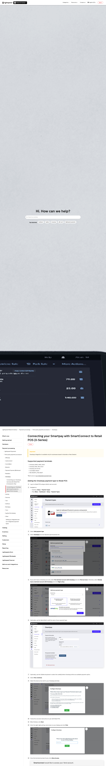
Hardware (5, 444)
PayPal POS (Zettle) (10, 513)
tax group (53, 222)
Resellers (7, 473)
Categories (65, 2)
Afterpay (7, 457)
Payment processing (24, 429)
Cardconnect (8, 460)
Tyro (6, 500)
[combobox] (53, 217)
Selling (4, 536)
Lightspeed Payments (10, 451)
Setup (4, 544)
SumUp (7, 494)
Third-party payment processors (41, 429)
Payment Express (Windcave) (12, 470)
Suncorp (7, 497)
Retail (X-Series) (20, 2)
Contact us (82, 2)
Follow (30, 444)
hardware (41, 222)
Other (6, 516)
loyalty (47, 222)
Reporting (5, 548)
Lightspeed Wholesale (9, 556)
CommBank (8, 464)
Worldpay (7, 507)
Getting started (7, 440)
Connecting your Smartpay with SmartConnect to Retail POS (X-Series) (14, 489)
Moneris (7, 467)
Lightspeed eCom (7, 552)
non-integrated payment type (43, 475)
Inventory (5, 532)
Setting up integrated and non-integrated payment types (12, 521)
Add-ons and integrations (10, 564)
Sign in (100, 2)
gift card (61, 222)
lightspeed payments (70, 222)
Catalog (4, 527)
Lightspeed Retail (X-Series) (9, 429)
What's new (5, 436)
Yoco (6, 510)
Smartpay (54, 429)
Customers (5, 540)
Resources (74, 2)
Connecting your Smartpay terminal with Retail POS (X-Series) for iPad (14, 482)
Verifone (7, 503)
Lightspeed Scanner (8, 560)
